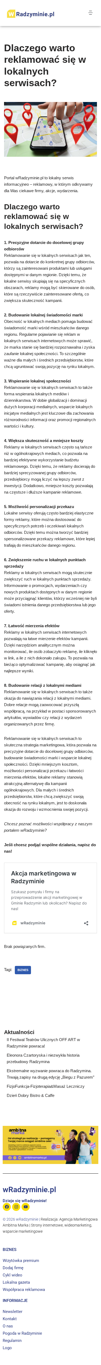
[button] (91, 13)
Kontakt (10, 1318)
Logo (7, 1347)
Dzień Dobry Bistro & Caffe (30, 1095)
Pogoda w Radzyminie (22, 1333)
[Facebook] (7, 1207)
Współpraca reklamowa (24, 1289)
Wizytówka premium (21, 1260)
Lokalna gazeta (16, 1282)
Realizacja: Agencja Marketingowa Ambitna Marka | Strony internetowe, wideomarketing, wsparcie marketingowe (50, 1225)
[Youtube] (26, 1207)
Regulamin (12, 1340)
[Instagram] (16, 1207)
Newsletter (12, 1311)
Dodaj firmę (13, 1267)
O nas (8, 1326)
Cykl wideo (12, 1275)
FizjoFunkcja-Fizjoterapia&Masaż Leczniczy (46, 1086)
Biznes (23, 970)
